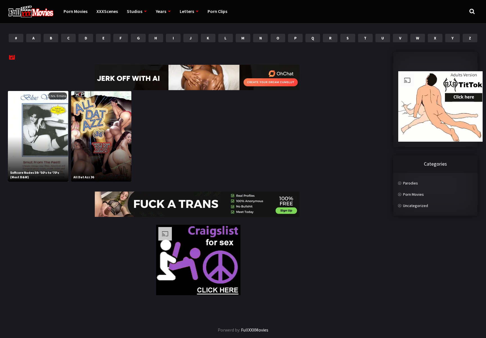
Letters (187, 11)
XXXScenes (107, 11)
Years (161, 11)
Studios (134, 11)
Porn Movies (75, 11)
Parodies (410, 183)
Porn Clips (217, 11)
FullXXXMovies (254, 330)
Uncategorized (415, 205)
